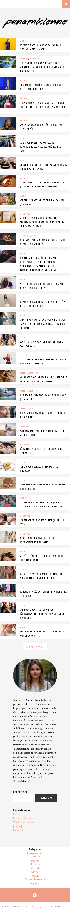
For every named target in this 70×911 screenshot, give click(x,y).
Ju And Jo (18, 826)
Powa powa (19, 830)
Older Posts (34, 647)
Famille (24, 58)
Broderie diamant (22, 818)
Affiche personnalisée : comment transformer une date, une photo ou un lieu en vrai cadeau (42, 222)
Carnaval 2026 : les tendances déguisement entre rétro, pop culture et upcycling (43, 613)
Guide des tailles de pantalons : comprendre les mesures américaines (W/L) (40, 146)
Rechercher (20, 792)
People (23, 80)
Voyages (34, 58)
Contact (25, 906)
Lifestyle (25, 214)
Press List (18, 814)
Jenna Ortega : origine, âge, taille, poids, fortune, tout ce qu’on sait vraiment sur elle (43, 107)
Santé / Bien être (30, 373)
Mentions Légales (36, 906)
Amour (35, 857)
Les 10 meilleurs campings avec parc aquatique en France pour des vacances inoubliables (42, 67)
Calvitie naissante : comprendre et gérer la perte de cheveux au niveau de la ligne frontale (43, 323)
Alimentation (35, 853)
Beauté (24, 178)
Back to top (58, 906)
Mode (23, 41)
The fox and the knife (24, 822)
